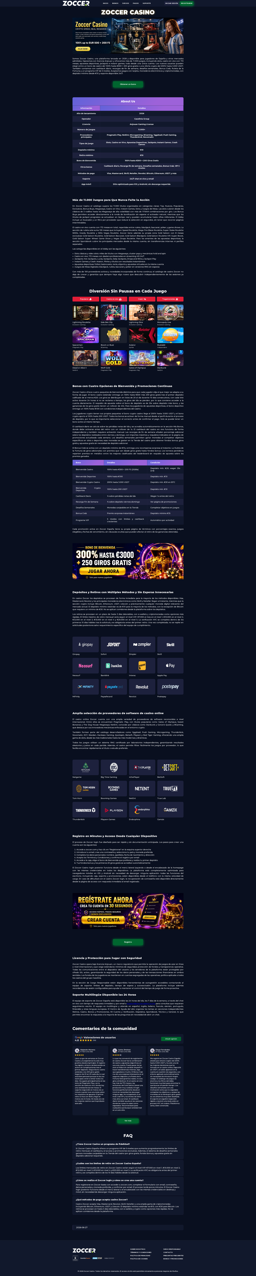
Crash (140, 299)
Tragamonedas (168, 299)
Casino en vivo (112, 299)
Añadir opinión (171, 1039)
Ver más (128, 1121)
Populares (84, 299)
